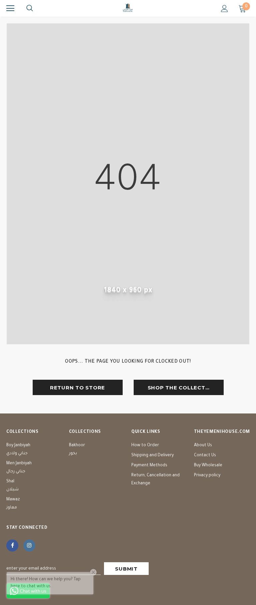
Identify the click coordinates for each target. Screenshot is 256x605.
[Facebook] (12, 545)
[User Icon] (224, 8)
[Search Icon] (29, 8)
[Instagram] (29, 545)
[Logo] (128, 8)
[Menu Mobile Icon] (10, 8)
